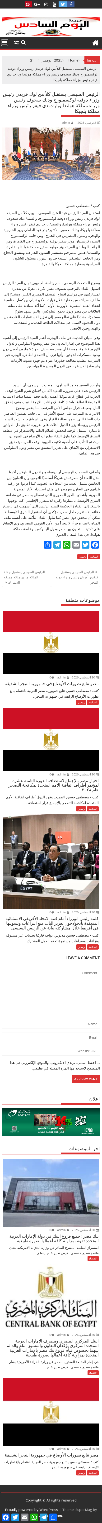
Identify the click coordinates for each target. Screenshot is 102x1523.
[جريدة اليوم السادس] (51, 34)
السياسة (94, 556)
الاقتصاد (93, 1258)
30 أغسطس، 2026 (84, 677)
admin (65, 123)
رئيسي (82, 556)
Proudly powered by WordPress (31, 1509)
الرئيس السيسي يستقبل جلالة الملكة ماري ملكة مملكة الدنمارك (24, 577)
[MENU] (4, 42)
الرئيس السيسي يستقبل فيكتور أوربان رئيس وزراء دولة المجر (77, 577)
